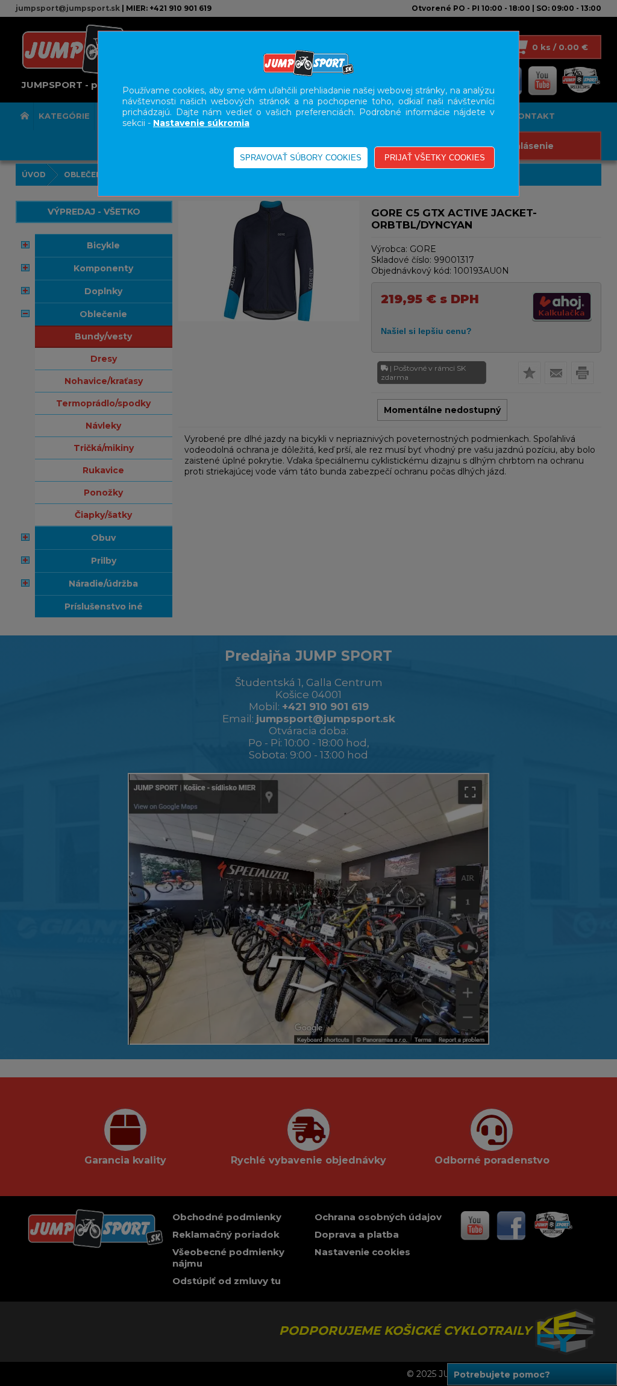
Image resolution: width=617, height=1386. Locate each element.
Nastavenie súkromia (201, 123)
